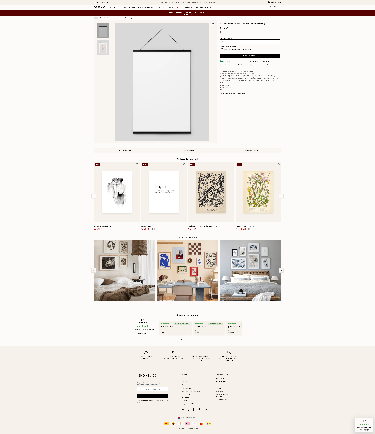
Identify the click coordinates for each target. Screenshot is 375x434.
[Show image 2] (103, 47)
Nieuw (124, 7)
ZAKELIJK (208, 7)
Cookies (218, 388)
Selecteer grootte (226, 38)
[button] (364, 425)
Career (184, 385)
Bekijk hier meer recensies (187, 340)
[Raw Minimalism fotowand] (124, 270)
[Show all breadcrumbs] (96, 18)
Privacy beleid (144, 400)
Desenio (193, 428)
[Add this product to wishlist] (212, 24)
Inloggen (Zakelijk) (188, 404)
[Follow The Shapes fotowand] (250, 270)
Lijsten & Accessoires (164, 7)
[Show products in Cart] (279, 7)
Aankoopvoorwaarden (223, 385)
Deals (177, 7)
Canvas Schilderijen (145, 7)
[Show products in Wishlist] (275, 7)
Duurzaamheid (186, 388)
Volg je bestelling (221, 381)
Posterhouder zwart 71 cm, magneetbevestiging (123, 18)
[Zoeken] (270, 7)
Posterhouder (104, 18)
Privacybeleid (220, 391)
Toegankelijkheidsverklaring (191, 391)
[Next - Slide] (281, 196)
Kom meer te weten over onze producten (233, 93)
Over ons (185, 375)
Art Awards (185, 400)
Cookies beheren (221, 400)
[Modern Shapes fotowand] (187, 270)
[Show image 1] (103, 30)
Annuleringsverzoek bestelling (222, 395)
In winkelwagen (249, 56)
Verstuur (152, 396)
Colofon (184, 381)
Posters (131, 7)
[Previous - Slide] (93, 196)
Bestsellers (114, 7)
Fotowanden (187, 7)
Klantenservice (220, 378)
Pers (183, 378)
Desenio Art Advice (222, 375)
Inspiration (198, 7)
